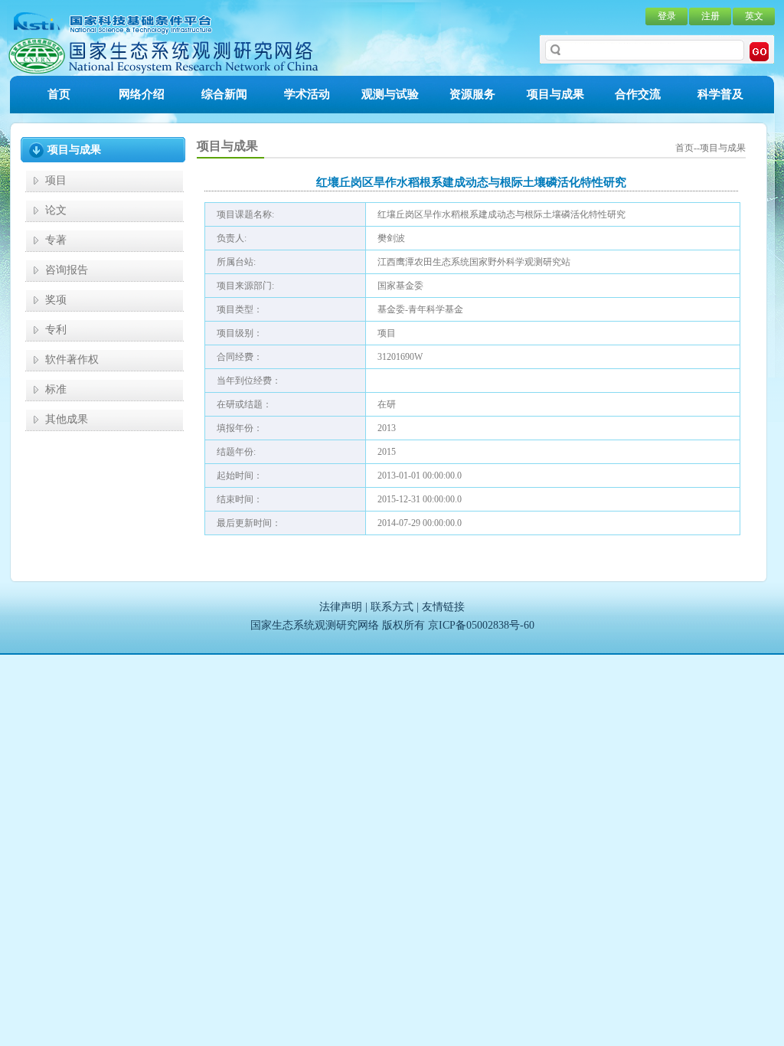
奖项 (56, 300)
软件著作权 (72, 359)
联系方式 (392, 607)
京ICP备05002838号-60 (481, 625)
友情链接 (443, 607)
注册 (710, 16)
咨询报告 (66, 270)
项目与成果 (555, 94)
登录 (667, 16)
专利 (56, 329)
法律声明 (340, 607)
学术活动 (307, 94)
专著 (56, 240)
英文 (754, 16)
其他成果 (66, 419)
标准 (56, 389)
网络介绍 (142, 94)
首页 (58, 94)
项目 (56, 180)
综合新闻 (224, 94)
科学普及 (720, 94)
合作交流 (638, 94)
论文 (56, 210)
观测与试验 (390, 94)
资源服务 (472, 94)
